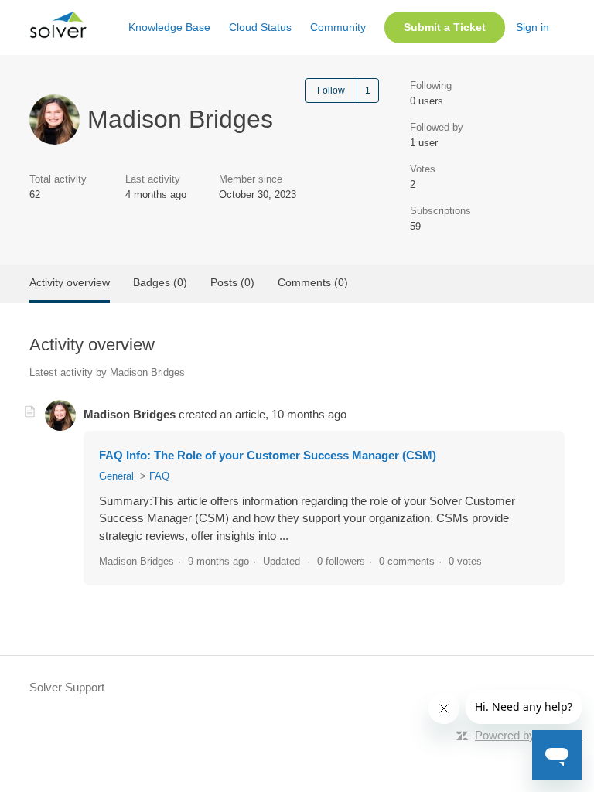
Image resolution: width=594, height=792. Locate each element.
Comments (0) (313, 282)
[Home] (58, 35)
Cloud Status (260, 27)
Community (338, 27)
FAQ (159, 476)
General (116, 476)
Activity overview (69, 282)
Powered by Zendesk (528, 735)
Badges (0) (160, 282)
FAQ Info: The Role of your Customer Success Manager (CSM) (267, 455)
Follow (331, 90)
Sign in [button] (532, 27)
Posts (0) (232, 282)
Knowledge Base (169, 27)
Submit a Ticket (445, 27)
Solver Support (66, 687)
